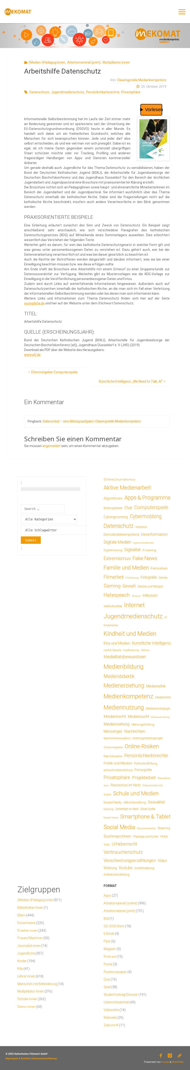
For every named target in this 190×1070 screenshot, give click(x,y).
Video (162, 860)
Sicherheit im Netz (127, 809)
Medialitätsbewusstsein (125, 656)
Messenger (113, 731)
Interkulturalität (113, 606)
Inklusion (150, 595)
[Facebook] (161, 1056)
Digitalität (132, 549)
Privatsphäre (130, 92)
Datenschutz (39, 92)
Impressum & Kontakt (18, 1058)
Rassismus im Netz (126, 785)
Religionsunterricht (152, 785)
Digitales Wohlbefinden (143, 542)
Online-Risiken (142, 746)
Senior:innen (26, 1007)
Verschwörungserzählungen (130, 860)
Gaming (112, 586)
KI (166, 617)
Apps (107, 895)
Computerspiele (151, 507)
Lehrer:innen (26, 976)
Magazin (110, 949)
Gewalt (129, 586)
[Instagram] (170, 1056)
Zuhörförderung (144, 868)
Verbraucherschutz (123, 852)
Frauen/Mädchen (30, 938)
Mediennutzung (124, 707)
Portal (108, 964)
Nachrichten (134, 731)
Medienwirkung (117, 724)
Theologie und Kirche (145, 836)
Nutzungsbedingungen (148, 738)
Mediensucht (138, 716)
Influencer (136, 596)
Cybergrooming (116, 517)
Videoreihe (111, 1010)
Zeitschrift (111, 1025)
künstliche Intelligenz (151, 643)
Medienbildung (124, 666)
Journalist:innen (29, 946)
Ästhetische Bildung (117, 874)
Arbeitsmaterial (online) (120, 903)
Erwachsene (26, 923)
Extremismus (117, 558)
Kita (20, 968)
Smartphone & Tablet (145, 817)
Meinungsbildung (142, 724)
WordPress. (178, 1062)
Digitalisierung (113, 550)
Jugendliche (26, 953)
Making (145, 650)
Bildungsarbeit (113, 508)
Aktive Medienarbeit (127, 487)
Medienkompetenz (128, 696)
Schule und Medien (136, 793)
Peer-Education (113, 756)
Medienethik (156, 686)
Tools (107, 844)
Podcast (110, 956)
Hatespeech (117, 595)
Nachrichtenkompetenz (117, 738)
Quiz (107, 979)
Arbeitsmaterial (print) (84, 62)
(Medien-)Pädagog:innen (47, 62)
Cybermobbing (146, 516)
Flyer (107, 941)
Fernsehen (159, 568)
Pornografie (143, 770)
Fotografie (149, 577)
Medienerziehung (124, 685)
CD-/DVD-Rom (114, 926)
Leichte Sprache (112, 650)
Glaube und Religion (150, 586)
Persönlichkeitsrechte (102, 92)
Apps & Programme (147, 498)
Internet (134, 605)
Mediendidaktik (119, 676)
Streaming (164, 828)
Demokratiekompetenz (121, 534)
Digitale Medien (117, 542)
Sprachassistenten (146, 828)
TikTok (164, 836)
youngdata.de (34, 303)
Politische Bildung (145, 763)
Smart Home (111, 817)
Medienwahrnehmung (160, 717)
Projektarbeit (144, 777)
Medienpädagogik (158, 708)
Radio (106, 785)
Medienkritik (163, 697)
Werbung (110, 868)
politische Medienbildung (118, 770)
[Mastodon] (179, 1056)
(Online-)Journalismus (119, 479)
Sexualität (156, 802)
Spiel (107, 987)
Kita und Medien (117, 643)
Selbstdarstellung (135, 802)
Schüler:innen (27, 999)
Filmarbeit (114, 577)
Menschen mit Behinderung (37, 984)
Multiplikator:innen (116, 62)
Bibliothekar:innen (30, 907)
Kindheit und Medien (130, 633)
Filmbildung (132, 578)
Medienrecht (115, 716)
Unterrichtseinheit (116, 1002)
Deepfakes (141, 527)
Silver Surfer (147, 809)
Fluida (165, 1062)
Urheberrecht (124, 843)
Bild (106, 918)
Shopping (109, 809)
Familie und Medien (126, 568)
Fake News (145, 558)
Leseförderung (131, 650)
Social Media (119, 827)
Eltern (21, 915)
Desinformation (154, 534)
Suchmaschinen (117, 836)
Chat (128, 508)
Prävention (164, 778)
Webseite (110, 1017)
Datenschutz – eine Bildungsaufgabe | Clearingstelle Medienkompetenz (92, 421)
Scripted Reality (113, 802)
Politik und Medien (118, 763)
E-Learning (149, 550)
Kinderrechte (111, 625)
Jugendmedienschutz (67, 92)
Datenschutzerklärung (44, 1058)
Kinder (22, 961)
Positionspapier (115, 972)
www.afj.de (32, 355)
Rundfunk (107, 794)
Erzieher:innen (27, 930)
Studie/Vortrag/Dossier (121, 994)
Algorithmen (113, 498)
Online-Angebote (113, 747)
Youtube (126, 868)
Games (163, 577)
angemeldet (51, 446)
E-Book (109, 933)
